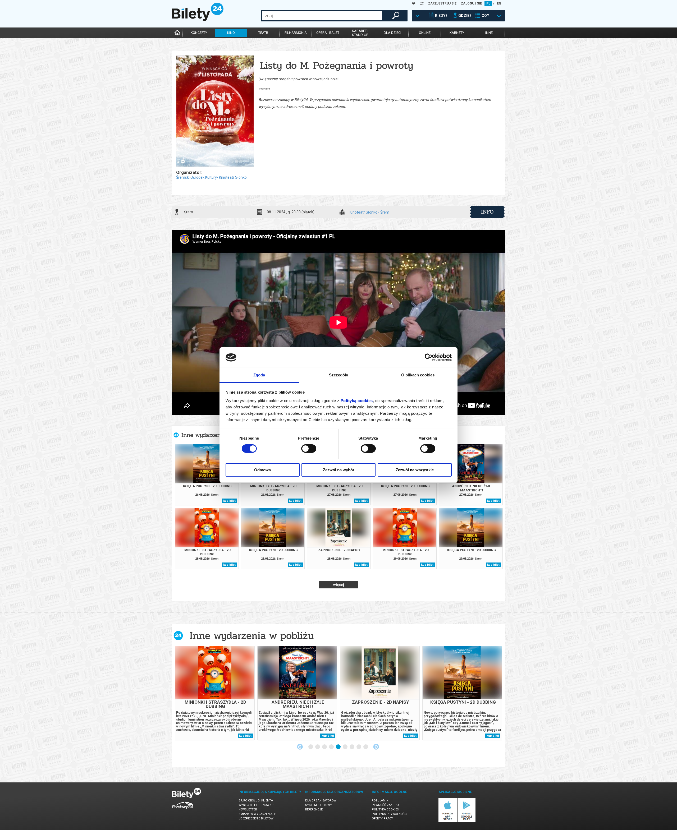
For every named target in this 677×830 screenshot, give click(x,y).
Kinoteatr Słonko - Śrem (369, 212)
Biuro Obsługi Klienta (256, 800)
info (487, 211)
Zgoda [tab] (259, 375)
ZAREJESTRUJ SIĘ (442, 3)
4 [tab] (331, 747)
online (425, 33)
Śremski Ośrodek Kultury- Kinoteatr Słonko (211, 177)
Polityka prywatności (389, 814)
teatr (263, 33)
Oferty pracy (382, 818)
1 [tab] (311, 747)
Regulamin (380, 800)
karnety (457, 33)
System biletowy (318, 805)
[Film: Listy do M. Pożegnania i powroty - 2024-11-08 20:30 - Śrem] (214, 111)
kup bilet (229, 500)
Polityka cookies (385, 809)
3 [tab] (324, 747)
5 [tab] (338, 747)
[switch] (308, 448)
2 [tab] (318, 747)
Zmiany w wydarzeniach (257, 814)
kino (231, 33)
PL (488, 3)
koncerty (199, 33)
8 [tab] (359, 747)
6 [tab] (345, 747)
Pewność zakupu (385, 805)
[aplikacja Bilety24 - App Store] (447, 821)
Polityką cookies (357, 400)
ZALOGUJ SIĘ (471, 3)
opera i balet (327, 33)
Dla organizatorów (320, 800)
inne (489, 33)
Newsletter (248, 809)
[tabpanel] (215, 693)
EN (499, 3)
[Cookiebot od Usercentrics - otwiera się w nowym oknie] (428, 357)
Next (376, 747)
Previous (300, 747)
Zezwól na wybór (338, 470)
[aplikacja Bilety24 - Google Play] (467, 821)
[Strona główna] (197, 19)
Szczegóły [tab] (338, 375)
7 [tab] (352, 747)
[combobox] (322, 15)
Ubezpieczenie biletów (256, 818)
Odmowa (262, 470)
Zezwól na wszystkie (415, 470)
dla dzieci (392, 33)
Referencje (314, 809)
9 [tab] (366, 747)
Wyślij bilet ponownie (256, 805)
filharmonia (296, 33)
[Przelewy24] (182, 810)
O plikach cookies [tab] (417, 375)
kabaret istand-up (360, 33)
